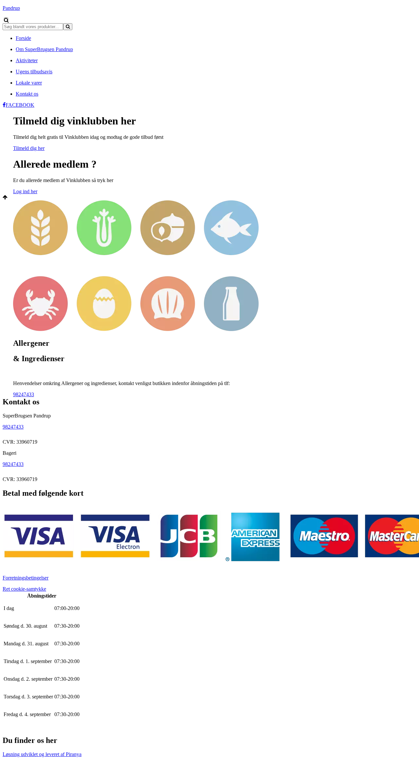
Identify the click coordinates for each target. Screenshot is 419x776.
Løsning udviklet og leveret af (42, 754)
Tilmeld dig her (29, 148)
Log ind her (25, 191)
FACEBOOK (20, 105)
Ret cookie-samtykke (24, 589)
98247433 (23, 394)
